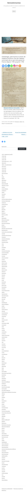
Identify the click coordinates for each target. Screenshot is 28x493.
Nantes (3, 376)
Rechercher (4, 146)
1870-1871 (4, 166)
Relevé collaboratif (6, 419)
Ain (2, 175)
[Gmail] (17, 66)
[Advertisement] (14, 24)
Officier (3, 394)
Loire (3, 349)
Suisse (3, 462)
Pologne (3, 406)
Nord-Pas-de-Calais (6, 387)
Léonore (3, 340)
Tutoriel (3, 471)
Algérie (3, 178)
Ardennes (4, 202)
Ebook (3, 278)
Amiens (3, 187)
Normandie (4, 388)
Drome (3, 276)
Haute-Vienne (5, 309)
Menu (14, 11)
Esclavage (4, 282)
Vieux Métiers (5, 480)
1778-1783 (4, 157)
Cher (3, 244)
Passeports (4, 400)
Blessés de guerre (5, 220)
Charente (4, 237)
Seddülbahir (4, 442)
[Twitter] (6, 66)
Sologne (3, 457)
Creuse (3, 259)
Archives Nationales (6, 201)
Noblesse (4, 383)
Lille (2, 342)
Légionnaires (4, 337)
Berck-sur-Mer (5, 214)
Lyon (3, 356)
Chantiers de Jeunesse (6, 235)
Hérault (3, 311)
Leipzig (3, 338)
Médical (3, 364)
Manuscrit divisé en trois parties (12, 108)
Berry (3, 216)
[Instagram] (14, 66)
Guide (3, 306)
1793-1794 (4, 159)
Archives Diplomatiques (7, 199)
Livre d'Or (4, 347)
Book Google (4, 221)
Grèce (3, 300)
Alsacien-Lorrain (5, 185)
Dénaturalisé (4, 266)
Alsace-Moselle (5, 183)
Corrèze (3, 256)
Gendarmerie (4, 294)
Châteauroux (4, 240)
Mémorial (4, 366)
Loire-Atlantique (5, 350)
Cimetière (4, 247)
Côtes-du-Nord (5, 257)
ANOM (3, 195)
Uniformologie (5, 473)
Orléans (3, 397)
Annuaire (4, 194)
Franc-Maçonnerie (5, 290)
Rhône (3, 428)
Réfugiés (3, 416)
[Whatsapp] (11, 66)
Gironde (3, 299)
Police (3, 404)
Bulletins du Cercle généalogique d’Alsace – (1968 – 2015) (7, 134)
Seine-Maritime (5, 447)
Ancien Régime (5, 189)
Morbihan (4, 375)
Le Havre (4, 333)
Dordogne (4, 273)
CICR (3, 245)
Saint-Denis (4, 433)
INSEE (3, 321)
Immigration (4, 314)
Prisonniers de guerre (6, 412)
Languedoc (4, 331)
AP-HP (3, 197)
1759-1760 (4, 156)
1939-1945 (4, 171)
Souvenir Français (5, 461)
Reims (3, 418)
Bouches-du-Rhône (6, 223)
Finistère (3, 288)
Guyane (3, 307)
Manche (3, 357)
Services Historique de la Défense (9, 449)
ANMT (3, 192)
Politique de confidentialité (7, 488)
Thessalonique (5, 464)
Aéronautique (5, 173)
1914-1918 (4, 168)
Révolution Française (6, 425)
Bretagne (17, 121)
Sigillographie (4, 456)
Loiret (3, 352)
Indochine (4, 316)
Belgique (3, 213)
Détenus (3, 268)
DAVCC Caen (4, 263)
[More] (20, 66)
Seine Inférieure (5, 443)
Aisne (3, 176)
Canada (3, 233)
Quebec (3, 414)
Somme (3, 459)
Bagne (3, 207)
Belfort (3, 211)
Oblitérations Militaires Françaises (9, 392)
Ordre (3, 395)
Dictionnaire (4, 269)
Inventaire (4, 325)
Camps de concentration (7, 232)
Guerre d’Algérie (5, 304)
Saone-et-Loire (5, 437)
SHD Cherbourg (5, 452)
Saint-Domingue (5, 435)
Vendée (3, 476)
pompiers (4, 409)
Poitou (3, 402)
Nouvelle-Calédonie (6, 390)
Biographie (4, 218)
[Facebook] (3, 66)
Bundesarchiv (5, 230)
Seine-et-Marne (5, 445)
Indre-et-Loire (5, 319)
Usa (2, 474)
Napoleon (4, 378)
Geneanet (4, 297)
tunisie (3, 468)
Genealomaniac (14, 3)
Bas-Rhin (3, 209)
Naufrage (4, 380)
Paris (3, 399)
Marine (3, 359)
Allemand (4, 182)
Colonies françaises (6, 251)
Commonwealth (5, 252)
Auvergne (4, 206)
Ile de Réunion (5, 313)
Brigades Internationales (7, 228)
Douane (3, 275)
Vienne (3, 478)
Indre (3, 318)
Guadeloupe (4, 302)
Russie (3, 431)
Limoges (3, 344)
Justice (3, 328)
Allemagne (4, 180)
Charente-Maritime (6, 238)
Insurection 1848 (5, 323)
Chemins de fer (5, 242)
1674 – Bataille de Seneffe (7, 154)
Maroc (3, 361)
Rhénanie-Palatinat (6, 426)
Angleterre (4, 190)
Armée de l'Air (5, 204)
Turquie (3, 469)
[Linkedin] (8, 66)
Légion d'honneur (5, 335)
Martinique (4, 363)
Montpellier (4, 371)
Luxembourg (4, 354)
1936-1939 (4, 170)
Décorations (4, 264)
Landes (3, 330)
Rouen (3, 430)
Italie (3, 326)
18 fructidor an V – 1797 (7, 161)
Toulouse (4, 466)
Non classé (4, 385)
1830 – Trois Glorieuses (6, 164)
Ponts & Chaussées (6, 411)
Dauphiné (4, 261)
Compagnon (4, 254)
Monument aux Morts (6, 373)
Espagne (3, 283)
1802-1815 (4, 163)
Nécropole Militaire (6, 381)
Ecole (3, 280)
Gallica (21, 121)
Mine (3, 369)
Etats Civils (4, 285)
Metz (3, 368)
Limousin (4, 345)
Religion (3, 421)
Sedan (3, 440)
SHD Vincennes (5, 454)
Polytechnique (5, 407)
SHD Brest (4, 450)
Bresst (3, 225)
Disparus (3, 271)
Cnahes (3, 249)
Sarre (3, 438)
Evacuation (4, 287)
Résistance (4, 423)
